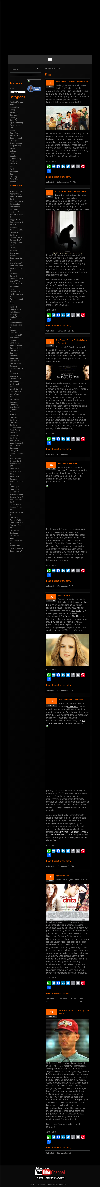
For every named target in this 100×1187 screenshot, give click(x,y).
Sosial (12, 174)
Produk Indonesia (16, 453)
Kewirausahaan (16, 143)
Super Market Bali (16, 512)
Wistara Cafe (15, 546)
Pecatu (12, 433)
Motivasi (13, 151)
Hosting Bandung (16, 317)
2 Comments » (62, 1153)
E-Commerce (15, 125)
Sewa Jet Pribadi (16, 482)
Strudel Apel (14, 505)
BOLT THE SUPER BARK (67, 463)
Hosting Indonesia (16, 322)
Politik (12, 166)
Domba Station (15, 279)
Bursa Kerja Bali (16, 230)
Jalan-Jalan (14, 133)
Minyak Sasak (15, 389)
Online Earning (15, 159)
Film (60, 68)
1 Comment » (62, 331)
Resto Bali (13, 469)
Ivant (62, 1091)
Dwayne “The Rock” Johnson (74, 831)
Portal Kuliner (15, 446)
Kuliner (12, 148)
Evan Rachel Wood (66, 595)
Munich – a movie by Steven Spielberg (71, 191)
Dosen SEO (14, 281)
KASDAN (13, 351)
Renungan (14, 171)
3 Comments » (62, 690)
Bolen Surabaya (16, 222)
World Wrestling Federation (64, 834)
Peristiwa (13, 164)
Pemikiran (14, 161)
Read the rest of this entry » (59, 176)
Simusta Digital (15, 497)
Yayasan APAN (15, 548)
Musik (12, 153)
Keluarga (13, 141)
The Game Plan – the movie (71, 699)
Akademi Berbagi (16, 102)
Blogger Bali (14, 220)
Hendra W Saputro (51, 68)
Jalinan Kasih (80, 1000)
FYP (11, 304)
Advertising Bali (16, 191)
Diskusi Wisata (15, 263)
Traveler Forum (15, 523)
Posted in (51, 182)
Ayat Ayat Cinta (62, 875)
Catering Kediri (15, 238)
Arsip (12, 88)
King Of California (73, 605)
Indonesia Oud (15, 335)
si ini (85, 619)
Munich (58, 195)
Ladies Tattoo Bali (16, 369)
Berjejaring (14, 112)
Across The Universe (75, 616)
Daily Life (13, 120)
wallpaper (76, 610)
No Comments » (63, 182)
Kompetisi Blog (15, 146)
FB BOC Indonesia (16, 294)
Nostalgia (13, 156)
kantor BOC (72, 706)
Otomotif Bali (15, 428)
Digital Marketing (16, 123)
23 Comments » (62, 1000)
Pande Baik (14, 430)
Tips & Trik (14, 179)
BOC (48, 1074)
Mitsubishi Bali (15, 392)
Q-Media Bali (15, 461)
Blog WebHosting (16, 214)
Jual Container (15, 345)
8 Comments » (62, 454)
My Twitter (14, 399)
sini (78, 607)
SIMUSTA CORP (16, 494)
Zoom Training (15, 551)
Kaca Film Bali (15, 348)
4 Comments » (62, 586)
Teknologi (13, 177)
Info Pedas (14, 338)
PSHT (12, 169)
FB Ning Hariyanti (16, 299)
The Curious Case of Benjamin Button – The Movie (72, 341)
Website (13, 182)
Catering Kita (15, 240)
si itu (53, 621)
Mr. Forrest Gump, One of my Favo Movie (74, 1012)
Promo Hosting (15, 458)
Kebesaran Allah (16, 138)
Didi (56, 1080)
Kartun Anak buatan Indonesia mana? (72, 81)
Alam (12, 105)
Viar (61, 1065)
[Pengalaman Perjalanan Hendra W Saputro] (50, 1173)
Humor (12, 130)
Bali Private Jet (15, 202)
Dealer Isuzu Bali (16, 258)
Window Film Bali (16, 541)
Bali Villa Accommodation (65, 722)
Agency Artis (15, 194)
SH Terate (13, 492)
